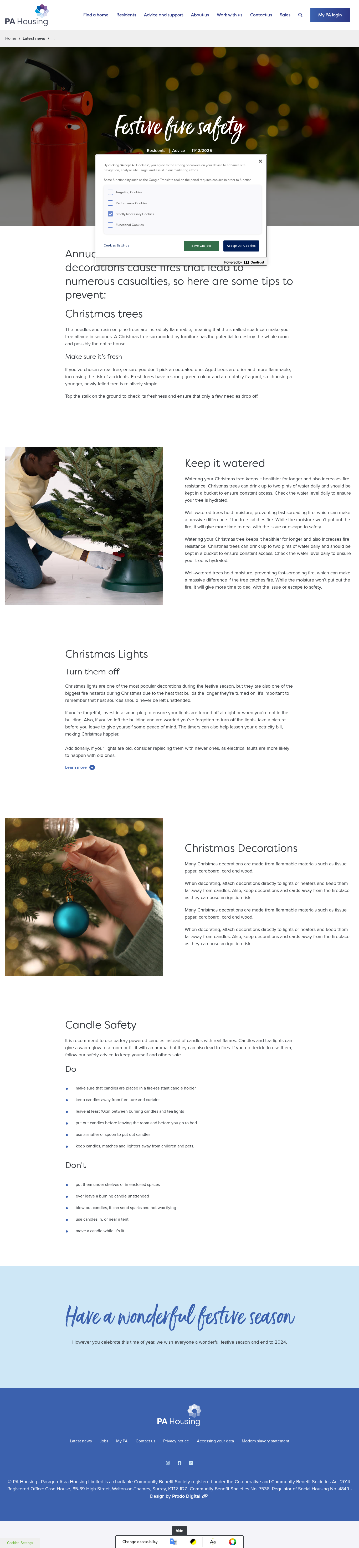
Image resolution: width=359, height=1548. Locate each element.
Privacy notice (176, 1441)
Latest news (34, 38)
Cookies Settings (20, 1543)
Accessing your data (215, 1441)
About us (200, 15)
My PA (122, 1441)
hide (179, 1530)
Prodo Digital (186, 1496)
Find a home (96, 15)
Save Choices (202, 246)
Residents (126, 15)
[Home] (27, 15)
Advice (178, 150)
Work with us (229, 15)
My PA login (330, 15)
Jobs (104, 1441)
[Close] (260, 161)
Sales (285, 15)
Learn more (76, 767)
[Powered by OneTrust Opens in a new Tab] (244, 262)
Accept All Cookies (241, 246)
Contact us (261, 15)
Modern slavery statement (265, 1441)
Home (10, 38)
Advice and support (163, 15)
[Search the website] (300, 15)
